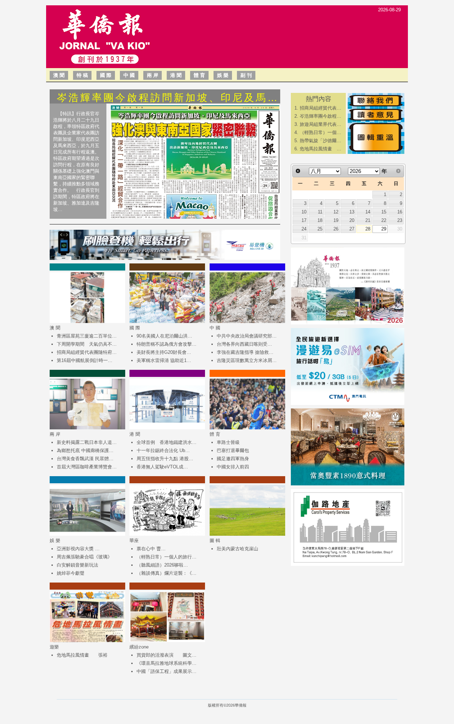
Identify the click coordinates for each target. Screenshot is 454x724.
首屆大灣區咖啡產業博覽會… (87, 466)
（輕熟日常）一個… (320, 132)
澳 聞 (59, 75)
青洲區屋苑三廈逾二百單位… (87, 336)
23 (399, 220)
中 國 (129, 75)
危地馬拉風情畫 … (320, 148)
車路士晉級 (228, 442)
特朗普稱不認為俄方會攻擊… (166, 344)
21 (367, 220)
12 (335, 212)
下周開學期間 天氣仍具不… (87, 344)
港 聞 (176, 75)
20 (351, 220)
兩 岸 (152, 75)
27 (351, 229)
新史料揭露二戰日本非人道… (87, 442)
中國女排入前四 (233, 466)
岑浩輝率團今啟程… (320, 116)
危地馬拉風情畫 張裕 (82, 655)
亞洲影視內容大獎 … (78, 548)
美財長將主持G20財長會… (164, 352)
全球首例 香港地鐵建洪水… (166, 442)
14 (367, 212)
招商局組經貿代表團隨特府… (87, 352)
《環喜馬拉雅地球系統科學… (166, 663)
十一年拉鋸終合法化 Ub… (163, 450)
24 (303, 229)
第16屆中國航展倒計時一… (84, 360)
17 (303, 220)
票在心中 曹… (151, 548)
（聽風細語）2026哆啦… (162, 565)
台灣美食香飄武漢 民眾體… (85, 458)
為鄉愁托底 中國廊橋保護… (85, 450)
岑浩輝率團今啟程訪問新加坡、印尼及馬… (168, 97)
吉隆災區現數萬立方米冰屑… (247, 360)
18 (319, 220)
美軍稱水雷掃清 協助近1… (164, 360)
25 (319, 229)
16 (399, 212)
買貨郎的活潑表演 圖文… (166, 655)
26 (335, 229)
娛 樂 (222, 75)
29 (383, 229)
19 (335, 220)
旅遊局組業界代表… (320, 124)
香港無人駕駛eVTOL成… (162, 466)
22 (383, 220)
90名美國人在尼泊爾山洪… (164, 336)
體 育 (199, 75)
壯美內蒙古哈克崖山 (237, 548)
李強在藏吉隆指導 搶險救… (245, 352)
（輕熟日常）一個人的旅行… (166, 556)
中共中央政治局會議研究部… (247, 336)
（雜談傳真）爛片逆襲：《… (166, 573)
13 (351, 212)
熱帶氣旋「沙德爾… (320, 140)
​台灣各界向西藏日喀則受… (244, 344)
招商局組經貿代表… (320, 108)
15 (383, 212)
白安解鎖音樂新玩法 (77, 565)
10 (303, 212)
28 (367, 229)
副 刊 (246, 75)
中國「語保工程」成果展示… (166, 671)
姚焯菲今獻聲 (70, 573)
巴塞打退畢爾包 (233, 450)
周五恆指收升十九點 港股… (165, 458)
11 (320, 212)
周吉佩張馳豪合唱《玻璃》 (84, 556)
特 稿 (82, 75)
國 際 (105, 75)
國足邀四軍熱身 (233, 458)
